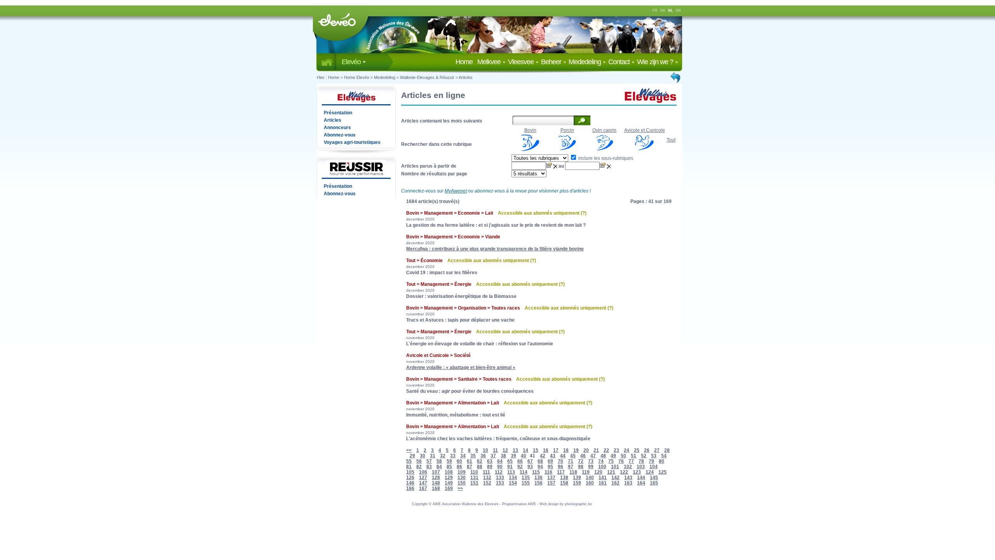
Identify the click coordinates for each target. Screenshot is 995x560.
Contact (619, 62)
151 (474, 483)
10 (485, 450)
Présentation (338, 113)
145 (654, 477)
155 (526, 483)
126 (410, 477)
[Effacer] (556, 166)
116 (548, 472)
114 (523, 472)
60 (459, 461)
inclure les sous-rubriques (605, 158)
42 (542, 455)
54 (664, 455)
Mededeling (585, 62)
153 (500, 483)
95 (550, 466)
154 (513, 483)
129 (449, 477)
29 (412, 455)
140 (590, 477)
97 (570, 466)
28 (667, 450)
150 (461, 483)
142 (615, 477)
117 (561, 472)
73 (591, 461)
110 (474, 472)
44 (563, 455)
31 (432, 455)
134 (513, 477)
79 (651, 461)
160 (590, 483)
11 (495, 450)
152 (487, 483)
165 (654, 483)
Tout (671, 140)
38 (503, 455)
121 (611, 472)
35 (473, 455)
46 (583, 455)
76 (621, 461)
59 (449, 461)
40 (523, 455)
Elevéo (352, 62)
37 (493, 455)
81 (409, 466)
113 (511, 472)
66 (520, 461)
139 (577, 477)
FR (655, 10)
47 (593, 455)
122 (624, 472)
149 (449, 483)
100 (602, 466)
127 (423, 477)
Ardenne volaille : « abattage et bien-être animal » (460, 367)
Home (466, 62)
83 (429, 466)
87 (469, 466)
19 (576, 450)
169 (449, 488)
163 (628, 483)
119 (586, 472)
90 (500, 466)
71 (570, 461)
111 (486, 472)
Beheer (552, 62)
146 (410, 483)
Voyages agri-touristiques (352, 142)
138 (564, 477)
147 (423, 483)
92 (520, 466)
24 (626, 450)
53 (653, 455)
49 (613, 455)
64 (500, 461)
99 (591, 466)
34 (463, 455)
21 (596, 450)
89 (489, 466)
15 (535, 450)
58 (439, 461)
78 (641, 461)
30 (422, 455)
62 (479, 461)
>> (460, 488)
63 (489, 461)
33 (453, 455)
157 (551, 483)
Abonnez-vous (340, 135)
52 (643, 455)
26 (646, 450)
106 (423, 472)
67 (530, 461)
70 (560, 461)
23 (616, 450)
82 (419, 466)
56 (419, 461)
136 (538, 477)
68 (540, 461)
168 (436, 488)
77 (631, 461)
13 (515, 450)
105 (410, 472)
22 (606, 450)
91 (510, 466)
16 (545, 450)
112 (499, 472)
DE (662, 10)
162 (615, 483)
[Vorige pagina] (676, 77)
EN (678, 10)
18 (566, 450)
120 (598, 472)
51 (633, 455)
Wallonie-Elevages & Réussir (427, 77)
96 (560, 466)
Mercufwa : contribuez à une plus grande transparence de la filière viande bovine (495, 249)
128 (436, 477)
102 (628, 466)
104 (653, 466)
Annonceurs (337, 127)
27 (657, 450)
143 (628, 477)
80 (661, 461)
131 (474, 477)
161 (603, 483)
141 (603, 477)
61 (469, 461)
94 (540, 466)
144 (641, 477)
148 (436, 483)
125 (662, 472)
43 (552, 455)
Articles (466, 77)
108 (449, 472)
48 (603, 455)
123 (637, 472)
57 (429, 461)
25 (636, 450)
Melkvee (489, 62)
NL (670, 10)
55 (409, 461)
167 (423, 488)
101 (615, 466)
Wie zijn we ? (656, 62)
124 (650, 472)
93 (530, 466)
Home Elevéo (356, 77)
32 (442, 455)
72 (580, 461)
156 (538, 483)
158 (564, 483)
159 (577, 483)
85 (449, 466)
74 (601, 461)
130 (461, 477)
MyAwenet (456, 191)
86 (459, 466)
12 (505, 450)
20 (586, 450)
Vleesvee (521, 62)
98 (580, 466)
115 (536, 472)
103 (641, 466)
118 (573, 472)
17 (556, 450)
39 (513, 455)
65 (510, 461)
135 (526, 477)
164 (641, 483)
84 (439, 466)
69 (550, 461)
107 (436, 472)
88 (479, 466)
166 (410, 488)
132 (487, 477)
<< (409, 450)
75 (611, 461)
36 (483, 455)
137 (551, 477)
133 (500, 477)
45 (573, 455)
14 (525, 450)
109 (461, 472)
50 (623, 455)
